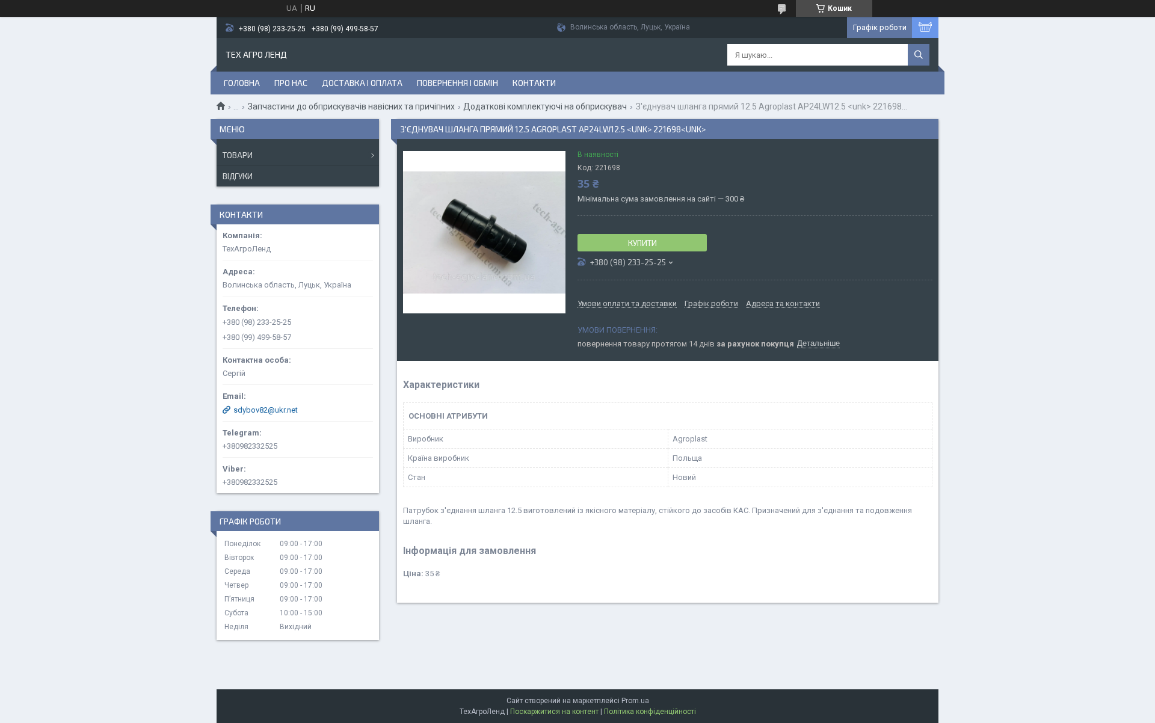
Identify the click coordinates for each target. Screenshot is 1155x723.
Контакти (534, 83)
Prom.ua (635, 701)
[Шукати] (918, 55)
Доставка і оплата (362, 83)
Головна (242, 83)
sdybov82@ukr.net (265, 409)
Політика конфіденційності (650, 711)
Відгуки (238, 176)
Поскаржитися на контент (554, 711)
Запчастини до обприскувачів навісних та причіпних (351, 106)
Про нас (290, 83)
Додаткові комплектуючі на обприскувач (545, 106)
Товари (238, 155)
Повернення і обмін (457, 83)
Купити (642, 243)
